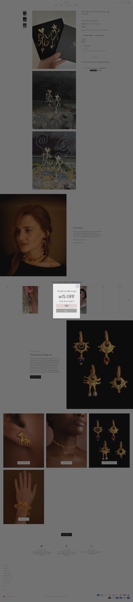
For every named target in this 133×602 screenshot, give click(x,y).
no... (66, 310)
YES (66, 305)
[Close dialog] (77, 286)
